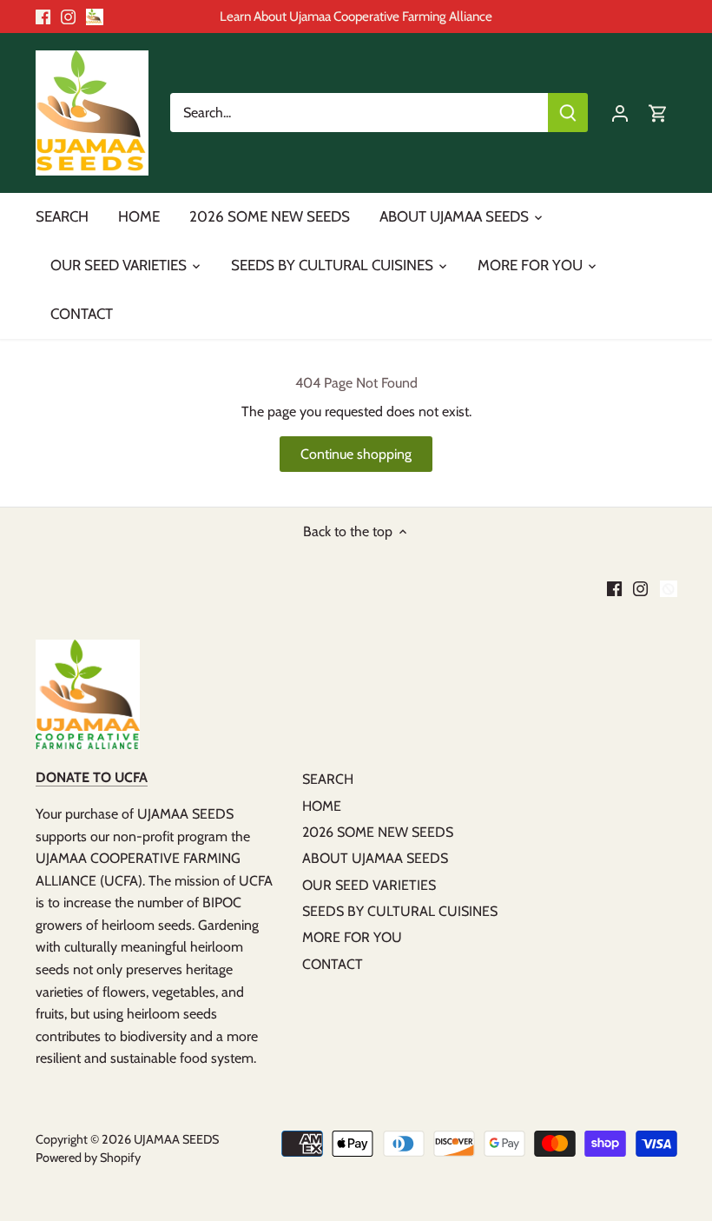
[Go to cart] (658, 112)
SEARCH (327, 779)
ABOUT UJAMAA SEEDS (375, 858)
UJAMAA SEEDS (176, 1139)
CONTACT (332, 964)
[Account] (620, 112)
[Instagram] (68, 16)
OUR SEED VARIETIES (369, 885)
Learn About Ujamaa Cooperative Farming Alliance (356, 16)
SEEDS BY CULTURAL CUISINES (400, 911)
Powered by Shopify (88, 1157)
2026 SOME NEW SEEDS (377, 832)
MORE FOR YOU (352, 937)
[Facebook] (43, 16)
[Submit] (568, 112)
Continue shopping (356, 454)
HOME (321, 806)
